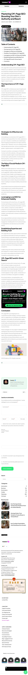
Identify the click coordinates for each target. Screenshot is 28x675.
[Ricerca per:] (14, 479)
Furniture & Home (6, 634)
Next (24, 392)
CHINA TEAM (4, 606)
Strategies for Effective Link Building (13, 51)
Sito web (22, 419)
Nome (4, 419)
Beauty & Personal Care (7, 640)
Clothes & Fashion (6, 628)
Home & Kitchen (5, 632)
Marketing (21, 6)
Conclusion (7, 61)
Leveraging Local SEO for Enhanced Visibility (15, 55)
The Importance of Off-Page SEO (12, 49)
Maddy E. (11, 21)
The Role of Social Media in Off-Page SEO (14, 53)
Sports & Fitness (5, 642)
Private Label (5, 618)
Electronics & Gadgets (7, 630)
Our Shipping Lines (6, 612)
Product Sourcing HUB (7, 614)
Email (13, 419)
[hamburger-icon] (26, 2)
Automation (4, 486)
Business (3, 488)
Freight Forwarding (6, 608)
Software (3, 496)
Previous (5, 392)
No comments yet (17, 21)
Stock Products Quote (7, 616)
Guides (3, 492)
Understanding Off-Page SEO (11, 47)
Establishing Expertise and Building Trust (14, 57)
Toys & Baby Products (6, 636)
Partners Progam (5, 620)
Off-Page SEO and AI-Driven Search (13, 59)
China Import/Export (6, 610)
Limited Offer (5, 599)
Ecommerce (4, 490)
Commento (6, 407)
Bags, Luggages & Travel (7, 638)
